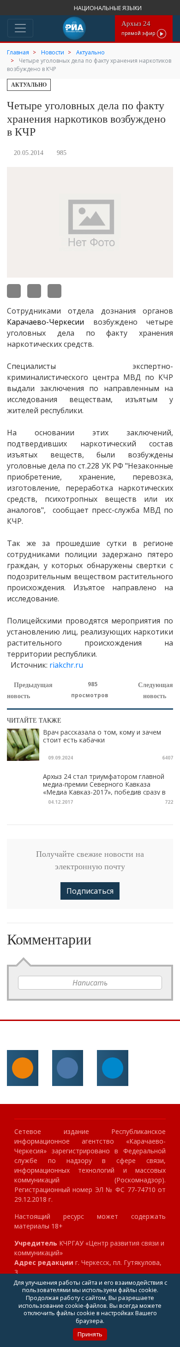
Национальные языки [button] (108, 8)
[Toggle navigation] (20, 28)
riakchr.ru (66, 665)
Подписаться (90, 891)
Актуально (29, 85)
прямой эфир (139, 28)
